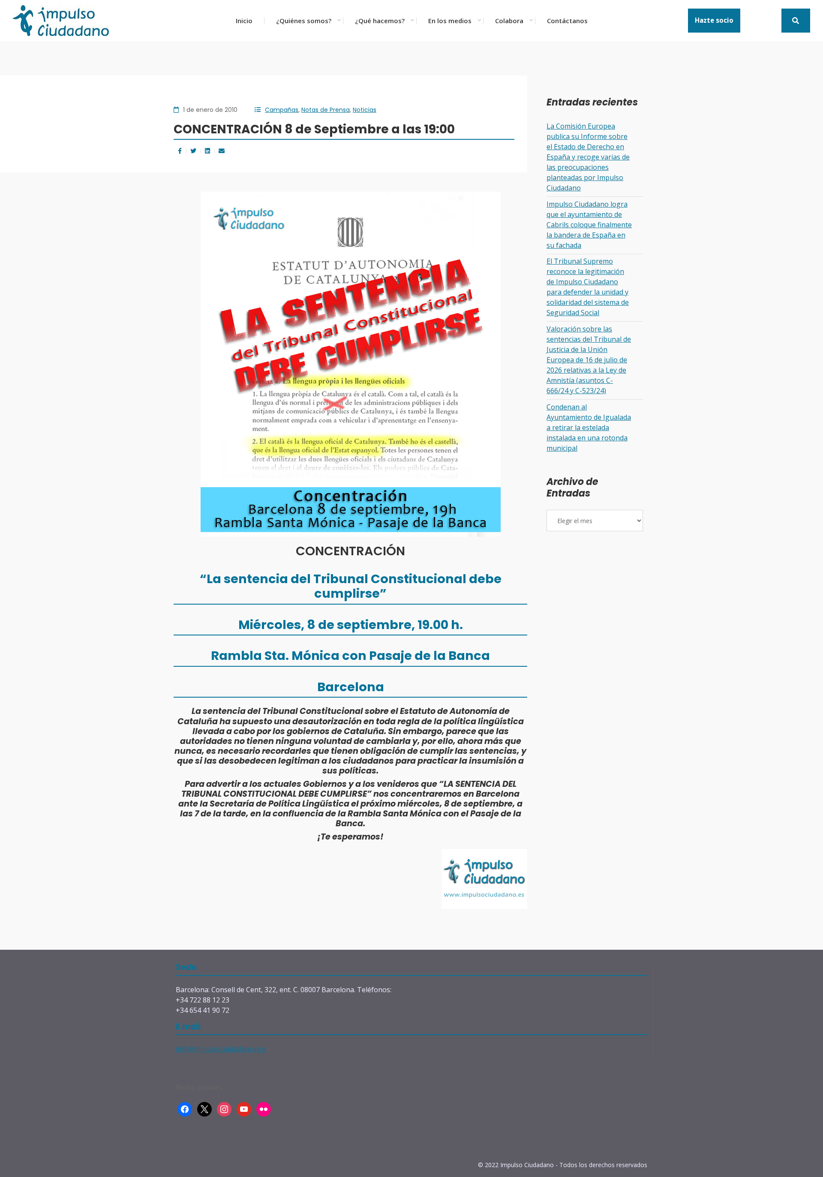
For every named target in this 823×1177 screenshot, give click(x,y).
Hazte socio (714, 20)
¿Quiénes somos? (303, 20)
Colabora (509, 20)
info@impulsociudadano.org (221, 1049)
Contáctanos (567, 20)
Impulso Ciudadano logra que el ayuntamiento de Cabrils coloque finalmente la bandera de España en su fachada (589, 224)
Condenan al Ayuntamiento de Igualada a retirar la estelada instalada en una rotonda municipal (589, 427)
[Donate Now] (795, 21)
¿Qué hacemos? (380, 20)
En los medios (450, 20)
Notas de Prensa (325, 109)
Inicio (244, 20)
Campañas (281, 109)
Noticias (364, 109)
